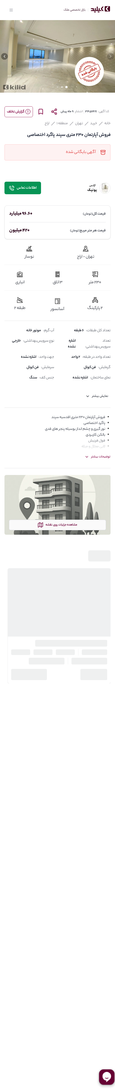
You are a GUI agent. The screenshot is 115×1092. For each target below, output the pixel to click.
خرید (93, 123)
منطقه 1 (62, 123)
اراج (47, 123)
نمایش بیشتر (100, 396)
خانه (107, 123)
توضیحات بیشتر (101, 456)
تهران (79, 123)
